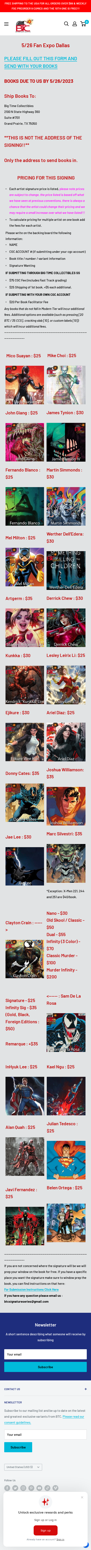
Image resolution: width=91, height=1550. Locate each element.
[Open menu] (6, 24)
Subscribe (45, 1367)
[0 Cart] (83, 23)
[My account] (75, 23)
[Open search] (66, 23)
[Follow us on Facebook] (7, 1488)
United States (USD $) (20, 1467)
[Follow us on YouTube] (39, 1488)
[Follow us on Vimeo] (55, 1488)
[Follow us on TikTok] (47, 1488)
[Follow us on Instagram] (23, 1488)
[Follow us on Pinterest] (31, 1488)
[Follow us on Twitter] (15, 1488)
